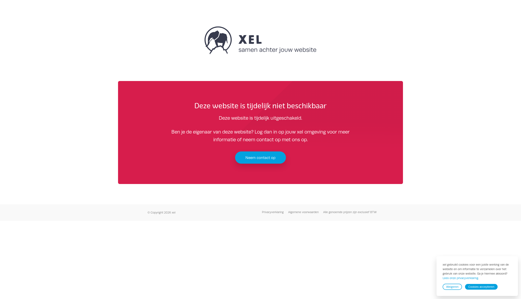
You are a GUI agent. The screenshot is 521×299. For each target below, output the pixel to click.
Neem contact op (260, 158)
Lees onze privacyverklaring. (461, 278)
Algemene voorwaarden (303, 212)
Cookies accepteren (481, 286)
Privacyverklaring (273, 212)
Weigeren (452, 286)
